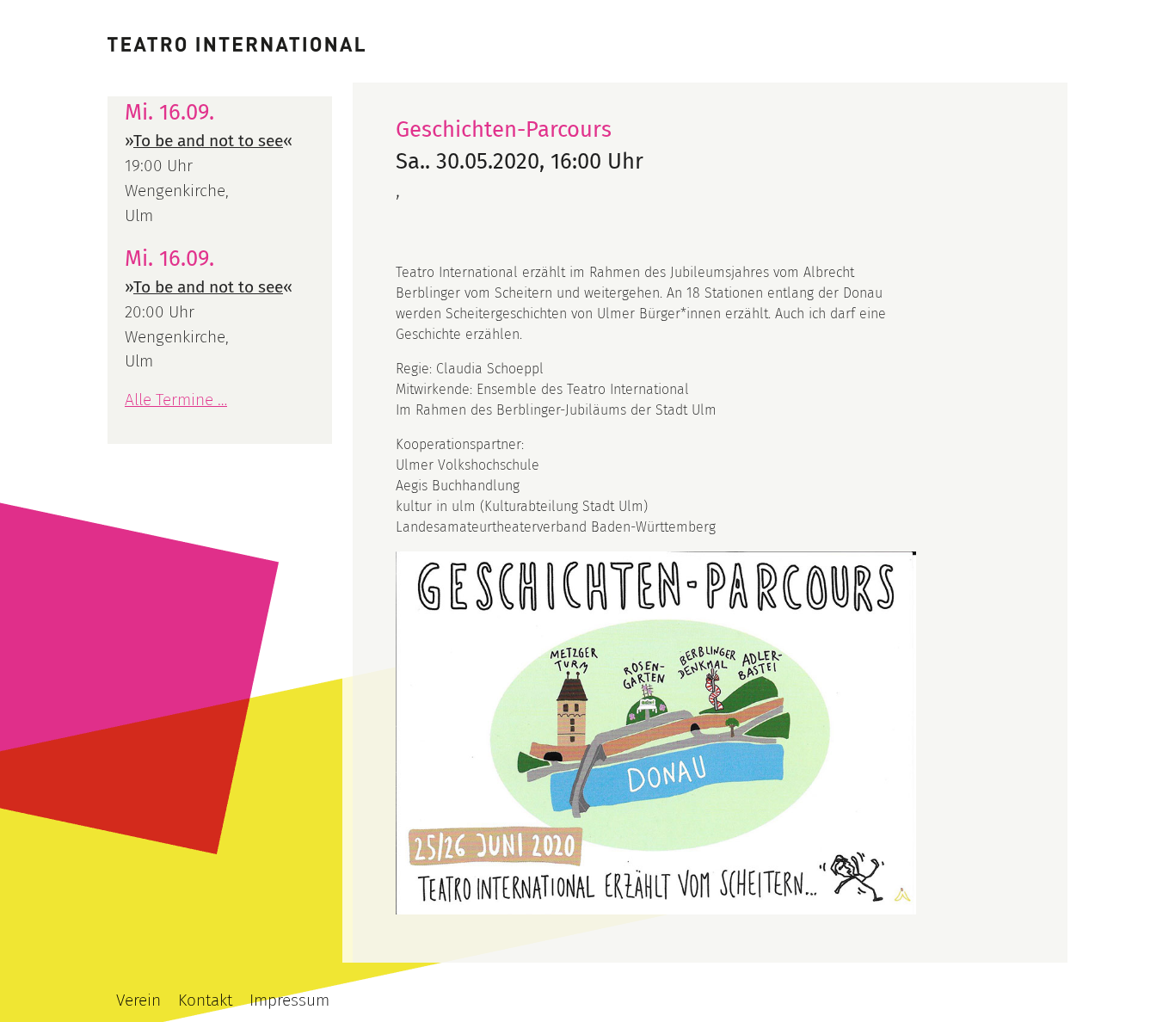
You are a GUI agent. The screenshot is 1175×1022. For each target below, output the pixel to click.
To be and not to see (208, 141)
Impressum (289, 1000)
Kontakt (205, 1000)
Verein (138, 1000)
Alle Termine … (176, 399)
